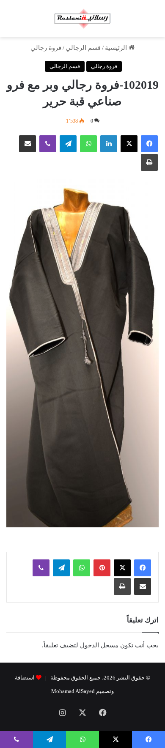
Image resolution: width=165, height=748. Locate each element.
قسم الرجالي (83, 47)
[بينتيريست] (102, 567)
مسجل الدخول (99, 645)
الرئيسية (117, 47)
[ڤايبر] (47, 143)
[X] (129, 143)
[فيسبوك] (149, 143)
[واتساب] (88, 143)
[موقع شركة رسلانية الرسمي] (82, 18)
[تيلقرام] (68, 143)
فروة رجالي (45, 47)
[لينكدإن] (108, 143)
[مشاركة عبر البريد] (27, 143)
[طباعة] (149, 162)
